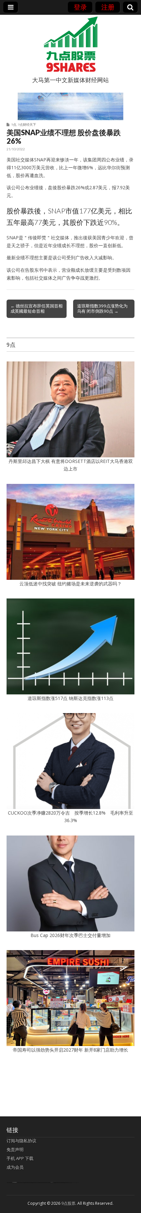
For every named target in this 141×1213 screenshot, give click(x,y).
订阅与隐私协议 (21, 1141)
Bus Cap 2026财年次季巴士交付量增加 (70, 935)
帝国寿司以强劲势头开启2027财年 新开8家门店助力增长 (70, 1050)
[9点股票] (70, 44)
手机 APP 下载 (20, 1158)
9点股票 (68, 1203)
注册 (107, 7)
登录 (80, 7)
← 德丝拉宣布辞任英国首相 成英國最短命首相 (36, 308)
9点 (13, 124)
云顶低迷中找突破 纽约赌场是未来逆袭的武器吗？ (70, 583)
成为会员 (15, 1167)
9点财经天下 (27, 124)
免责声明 (15, 1149)
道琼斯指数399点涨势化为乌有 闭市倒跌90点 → (102, 308)
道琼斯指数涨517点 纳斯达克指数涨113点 (70, 698)
